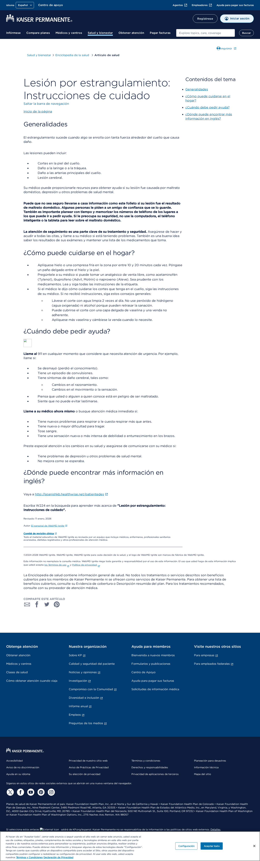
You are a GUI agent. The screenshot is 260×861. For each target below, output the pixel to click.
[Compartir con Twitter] (46, 604)
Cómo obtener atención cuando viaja (31, 680)
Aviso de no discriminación (22, 767)
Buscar (246, 33)
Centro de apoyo (50, 5)
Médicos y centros (69, 33)
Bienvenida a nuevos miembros (153, 655)
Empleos (75, 714)
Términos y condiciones (145, 760)
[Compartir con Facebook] (37, 604)
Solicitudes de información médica (155, 689)
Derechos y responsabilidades (149, 767)
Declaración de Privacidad (58, 857)
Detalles (215, 829)
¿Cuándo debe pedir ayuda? (207, 107)
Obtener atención (131, 33)
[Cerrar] (254, 846)
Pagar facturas (160, 33)
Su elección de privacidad (84, 774)
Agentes (178, 5)
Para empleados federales (212, 663)
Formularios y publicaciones (150, 663)
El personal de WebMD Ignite (47, 525)
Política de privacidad (84, 564)
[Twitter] (9, 792)
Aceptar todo (211, 846)
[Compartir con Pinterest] (56, 604)
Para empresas (204, 655)
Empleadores (200, 5)
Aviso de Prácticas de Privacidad (89, 767)
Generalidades (196, 89)
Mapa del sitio (202, 774)
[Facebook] (20, 792)
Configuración (186, 846)
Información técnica (206, 767)
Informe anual (78, 706)
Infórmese (13, 33)
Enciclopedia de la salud (72, 55)
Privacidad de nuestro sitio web (88, 760)
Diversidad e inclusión (84, 697)
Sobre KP (75, 655)
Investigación (78, 680)
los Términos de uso (55, 564)
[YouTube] (30, 792)
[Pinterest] (40, 792)
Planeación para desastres (210, 760)
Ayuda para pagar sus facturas (235, 5)
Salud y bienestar (100, 33)
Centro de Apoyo (143, 672)
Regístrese (205, 18)
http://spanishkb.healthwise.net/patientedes (69, 494)
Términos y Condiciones (29, 857)
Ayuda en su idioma (18, 774)
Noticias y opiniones (83, 672)
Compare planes (38, 33)
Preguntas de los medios (86, 723)
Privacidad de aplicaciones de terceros (155, 774)
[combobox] (205, 33)
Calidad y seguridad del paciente (92, 663)
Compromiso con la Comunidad (91, 689)
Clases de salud (17, 672)
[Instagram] (50, 792)
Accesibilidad (14, 760)
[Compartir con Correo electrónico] (27, 604)
